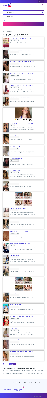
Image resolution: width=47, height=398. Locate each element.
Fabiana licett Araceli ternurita (19, 208)
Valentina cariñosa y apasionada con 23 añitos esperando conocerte (22, 340)
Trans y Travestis (17, 35)
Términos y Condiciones (30, 394)
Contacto (33, 396)
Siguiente (12, 364)
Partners (40, 396)
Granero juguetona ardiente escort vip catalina (22, 62)
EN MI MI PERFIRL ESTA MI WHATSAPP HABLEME (22, 38)
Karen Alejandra (14, 135)
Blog (37, 396)
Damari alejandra (15, 146)
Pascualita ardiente (15, 305)
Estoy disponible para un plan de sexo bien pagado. (22, 123)
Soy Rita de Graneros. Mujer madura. (20, 50)
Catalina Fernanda (15, 170)
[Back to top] (43, 390)
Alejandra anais (14, 255)
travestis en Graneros (7, 389)
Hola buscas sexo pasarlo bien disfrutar (21, 182)
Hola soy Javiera (14, 293)
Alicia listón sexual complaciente (19, 231)
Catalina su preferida (16, 158)
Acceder (41, 1)
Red (43, 396)
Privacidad (41, 394)
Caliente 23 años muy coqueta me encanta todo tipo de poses (22, 352)
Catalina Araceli (14, 220)
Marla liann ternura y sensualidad (20, 243)
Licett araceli (14, 328)
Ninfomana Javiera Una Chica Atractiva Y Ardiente (22, 73)
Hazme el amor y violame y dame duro (20, 97)
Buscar (23, 24)
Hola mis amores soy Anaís (17, 267)
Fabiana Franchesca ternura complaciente (22, 85)
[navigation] (42, 4)
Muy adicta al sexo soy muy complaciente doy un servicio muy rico (22, 316)
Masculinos (12, 35)
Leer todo (4, 374)
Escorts (7, 35)
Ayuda (37, 394)
